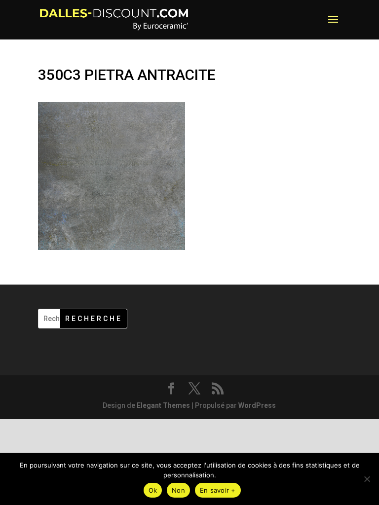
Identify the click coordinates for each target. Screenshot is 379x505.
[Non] (367, 479)
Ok (153, 490)
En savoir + (218, 490)
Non (178, 490)
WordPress (257, 405)
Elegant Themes (163, 405)
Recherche (93, 319)
